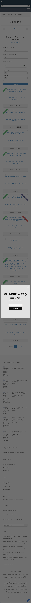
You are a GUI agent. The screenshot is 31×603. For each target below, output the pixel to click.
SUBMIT (15, 308)
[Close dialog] (28, 286)
